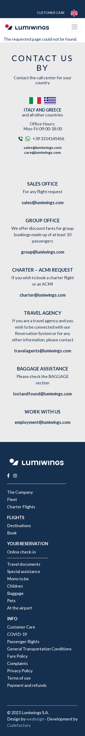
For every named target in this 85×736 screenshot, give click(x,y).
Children (15, 586)
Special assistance (23, 571)
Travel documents (23, 564)
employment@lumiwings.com (42, 422)
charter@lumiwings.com (43, 295)
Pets (11, 600)
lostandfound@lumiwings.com (42, 393)
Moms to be (18, 578)
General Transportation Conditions (39, 648)
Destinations (19, 525)
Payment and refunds (27, 685)
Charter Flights (21, 506)
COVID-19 (17, 634)
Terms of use (19, 677)
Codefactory (19, 725)
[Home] (27, 27)
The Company (20, 492)
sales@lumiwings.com (43, 147)
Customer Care (51, 13)
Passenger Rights (23, 641)
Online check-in (21, 551)
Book (12, 532)
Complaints (17, 663)
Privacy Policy (20, 670)
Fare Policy (17, 656)
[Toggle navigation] (74, 27)
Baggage (15, 593)
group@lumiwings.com (42, 252)
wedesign (35, 718)
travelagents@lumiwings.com (42, 350)
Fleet (12, 499)
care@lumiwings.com (42, 152)
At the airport (19, 607)
